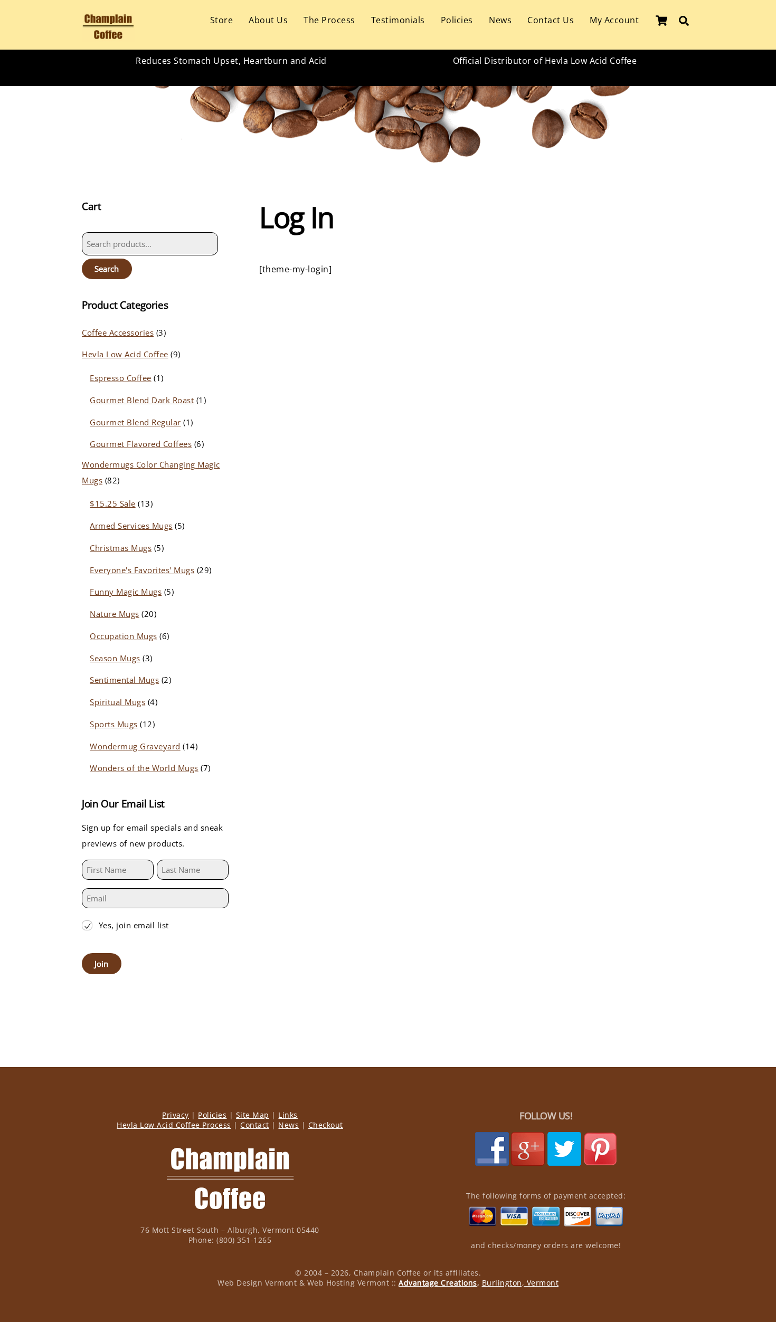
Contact (254, 1125)
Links (288, 1115)
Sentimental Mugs (124, 679)
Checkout (325, 1125)
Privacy (175, 1115)
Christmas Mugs (121, 548)
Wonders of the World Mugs (144, 768)
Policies (457, 20)
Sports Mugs (114, 724)
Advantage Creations (438, 1283)
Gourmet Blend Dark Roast (142, 400)
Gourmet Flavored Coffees (141, 444)
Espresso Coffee (121, 378)
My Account (614, 20)
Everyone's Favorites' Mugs (142, 570)
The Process (329, 20)
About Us (268, 20)
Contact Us (550, 20)
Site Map (252, 1115)
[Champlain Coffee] (108, 36)
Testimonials (398, 20)
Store (221, 20)
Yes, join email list (134, 925)
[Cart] (661, 20)
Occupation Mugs (123, 636)
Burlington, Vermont (520, 1283)
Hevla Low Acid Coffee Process (174, 1125)
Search (106, 268)
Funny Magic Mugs (126, 591)
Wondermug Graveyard (135, 746)
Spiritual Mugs (117, 702)
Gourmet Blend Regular (135, 422)
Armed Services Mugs (131, 525)
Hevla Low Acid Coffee (125, 354)
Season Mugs (115, 658)
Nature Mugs (114, 613)
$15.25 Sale (113, 503)
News (500, 20)
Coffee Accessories (118, 332)
